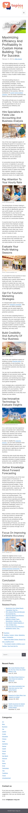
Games (4, 746)
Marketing (21, 635)
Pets (3, 761)
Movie (4, 753)
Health (4, 748)
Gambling (5, 744)
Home (16, 635)
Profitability (10, 637)
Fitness (4, 739)
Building (6, 635)
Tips (3, 770)
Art (3, 722)
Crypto (4, 734)
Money (4, 637)
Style (3, 766)
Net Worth (5, 756)
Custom (11, 635)
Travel (4, 775)
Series (4, 763)
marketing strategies (15, 304)
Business (6, 633)
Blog (3, 724)
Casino (4, 731)
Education (5, 736)
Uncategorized (6, 778)
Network (4, 758)
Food (3, 741)
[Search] (24, 654)
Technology (5, 768)
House (4, 751)
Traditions (5, 773)
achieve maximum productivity (11, 568)
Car (3, 729)
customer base (16, 361)
